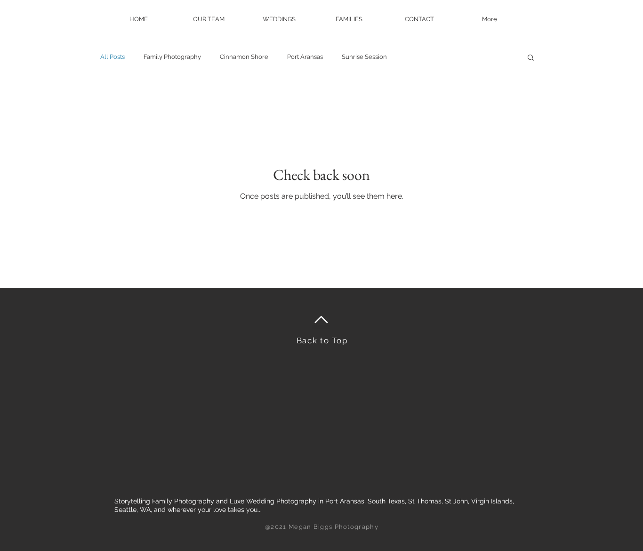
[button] (530, 58)
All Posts (112, 56)
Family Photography (172, 56)
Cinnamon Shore (244, 56)
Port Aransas (305, 56)
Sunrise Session (364, 56)
